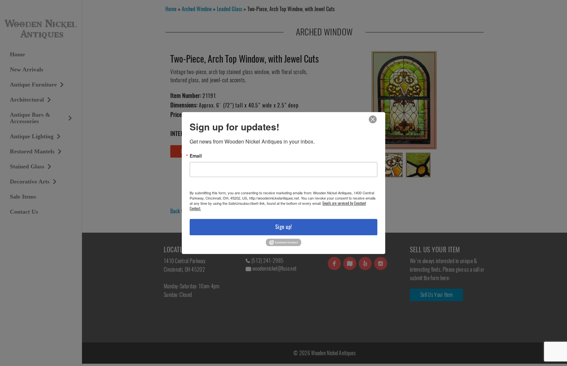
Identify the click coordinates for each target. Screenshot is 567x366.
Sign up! (283, 226)
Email (196, 155)
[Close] (372, 119)
